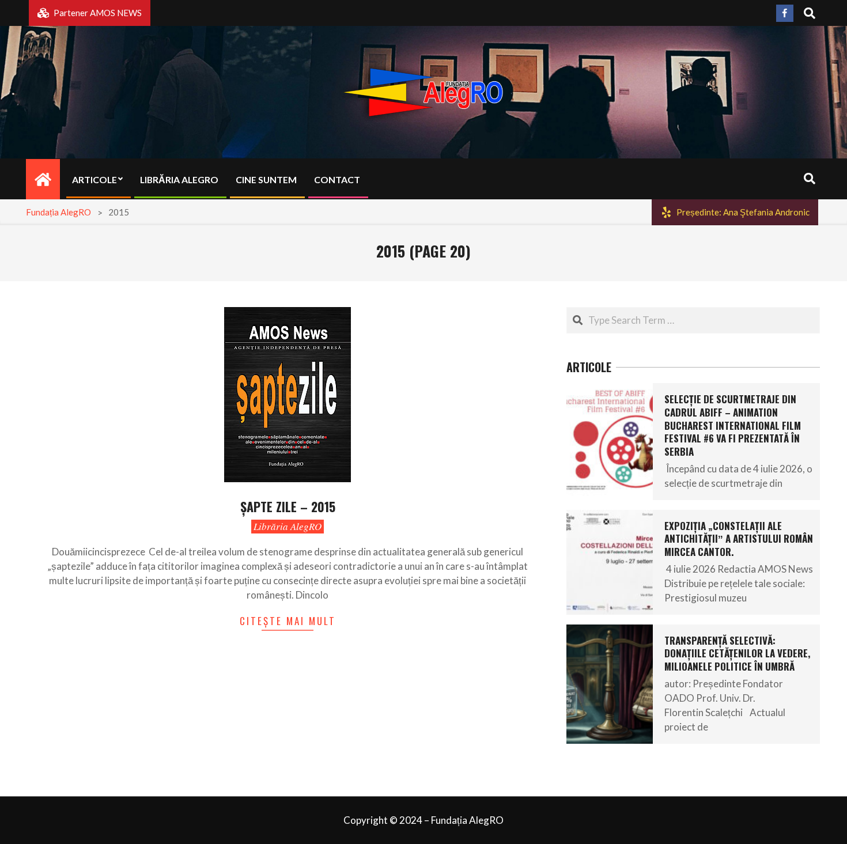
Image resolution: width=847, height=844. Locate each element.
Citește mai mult (288, 621)
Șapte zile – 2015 (287, 506)
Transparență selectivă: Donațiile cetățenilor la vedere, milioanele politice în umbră (737, 653)
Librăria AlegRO (288, 526)
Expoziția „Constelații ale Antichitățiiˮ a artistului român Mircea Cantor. (738, 538)
